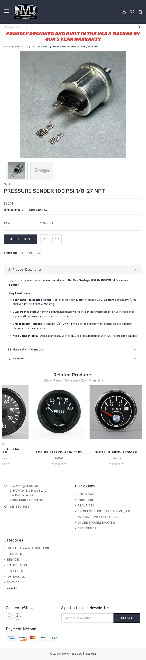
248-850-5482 (19, 506)
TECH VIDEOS (87, 528)
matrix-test (85, 500)
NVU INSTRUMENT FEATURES (98, 517)
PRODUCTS (14, 554)
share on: (10, 252)
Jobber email (86, 494)
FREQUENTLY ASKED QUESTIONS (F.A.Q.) (105, 511)
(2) (23, 210)
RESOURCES (14, 571)
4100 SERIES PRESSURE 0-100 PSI (59, 452)
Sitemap (90, 653)
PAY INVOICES (15, 576)
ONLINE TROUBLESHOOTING (97, 522)
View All (11, 588)
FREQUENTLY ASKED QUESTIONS (28, 548)
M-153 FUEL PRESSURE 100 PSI (116, 452)
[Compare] (132, 14)
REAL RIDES (86, 505)
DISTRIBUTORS (16, 565)
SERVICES (13, 559)
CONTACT (13, 582)
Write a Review (38, 210)
